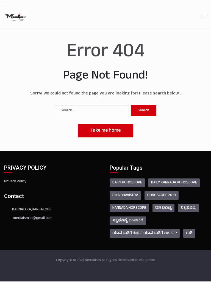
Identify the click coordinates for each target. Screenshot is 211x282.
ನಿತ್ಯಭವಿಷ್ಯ (188, 208)
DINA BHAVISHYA (125, 195)
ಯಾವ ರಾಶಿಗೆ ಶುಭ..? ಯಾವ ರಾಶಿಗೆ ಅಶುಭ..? (144, 233)
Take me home (105, 131)
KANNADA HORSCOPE (129, 208)
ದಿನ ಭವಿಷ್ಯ (163, 208)
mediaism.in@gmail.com (32, 218)
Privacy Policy (15, 181)
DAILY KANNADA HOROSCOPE (174, 183)
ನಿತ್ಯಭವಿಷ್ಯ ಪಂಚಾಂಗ (127, 221)
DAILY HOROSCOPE (127, 183)
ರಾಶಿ (189, 233)
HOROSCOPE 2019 (161, 195)
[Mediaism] (15, 17)
